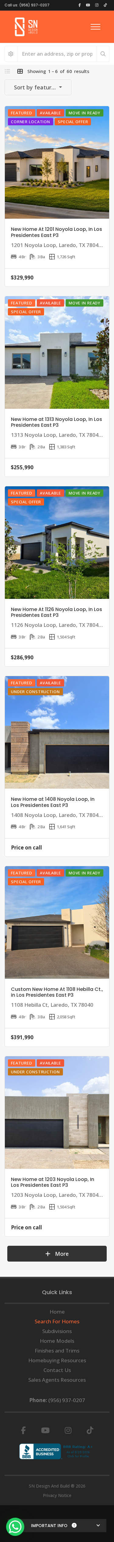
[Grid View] (20, 71)
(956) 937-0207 (66, 1400)
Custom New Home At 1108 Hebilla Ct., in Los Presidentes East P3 (57, 992)
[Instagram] (68, 1430)
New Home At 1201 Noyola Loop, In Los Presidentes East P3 (56, 232)
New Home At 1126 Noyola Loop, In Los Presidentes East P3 (56, 612)
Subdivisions (57, 1331)
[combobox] (38, 87)
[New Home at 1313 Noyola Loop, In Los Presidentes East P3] (57, 352)
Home (57, 1311)
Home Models (57, 1340)
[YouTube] (45, 1430)
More (61, 1253)
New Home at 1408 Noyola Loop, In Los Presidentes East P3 (53, 802)
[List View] (7, 71)
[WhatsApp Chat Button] (15, 1527)
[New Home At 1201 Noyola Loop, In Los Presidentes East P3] (57, 162)
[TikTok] (90, 1430)
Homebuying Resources (57, 1360)
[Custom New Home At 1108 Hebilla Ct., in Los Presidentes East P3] (57, 922)
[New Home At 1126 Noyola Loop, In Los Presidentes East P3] (57, 542)
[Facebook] (23, 1430)
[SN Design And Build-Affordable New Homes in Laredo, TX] (26, 26)
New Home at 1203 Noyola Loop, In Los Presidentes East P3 (52, 1182)
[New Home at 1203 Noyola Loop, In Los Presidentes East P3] (57, 1112)
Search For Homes (57, 1321)
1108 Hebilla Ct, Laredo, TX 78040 (52, 1004)
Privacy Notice (57, 1495)
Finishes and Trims (57, 1350)
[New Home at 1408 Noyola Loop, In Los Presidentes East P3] (57, 732)
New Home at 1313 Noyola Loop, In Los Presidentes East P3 (56, 422)
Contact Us (57, 1370)
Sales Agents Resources (57, 1379)
